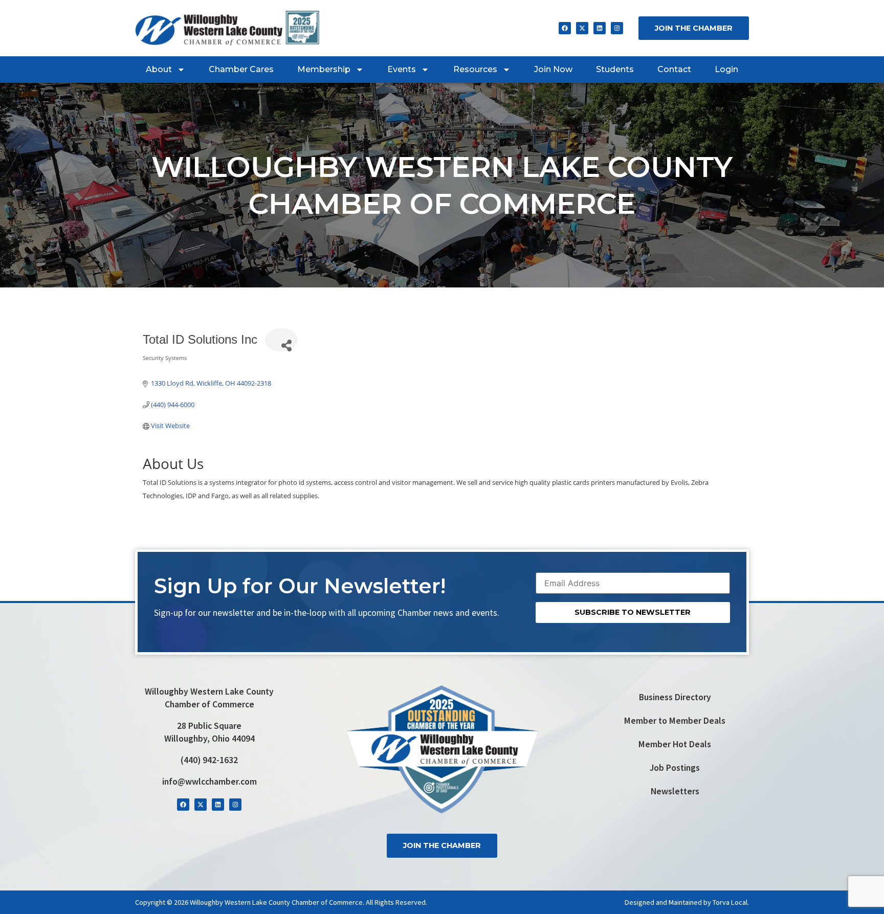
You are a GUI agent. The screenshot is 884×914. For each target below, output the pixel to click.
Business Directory (675, 697)
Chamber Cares (241, 69)
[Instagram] (617, 28)
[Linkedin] (599, 28)
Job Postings (675, 767)
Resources (475, 69)
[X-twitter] (582, 28)
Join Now (553, 69)
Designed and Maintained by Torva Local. (687, 902)
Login (726, 69)
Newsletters (675, 791)
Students (615, 69)
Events (401, 69)
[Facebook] (565, 28)
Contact (674, 69)
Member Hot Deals (674, 744)
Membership (323, 69)
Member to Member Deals (674, 720)
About (159, 69)
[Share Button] (281, 339)
